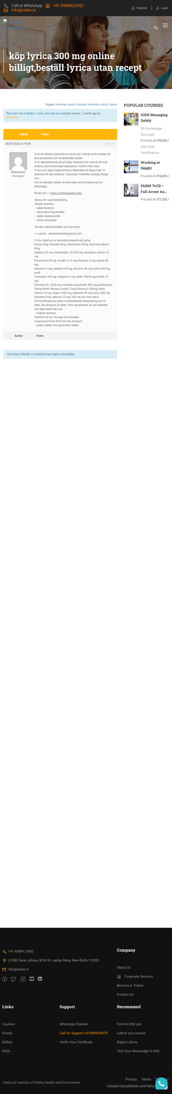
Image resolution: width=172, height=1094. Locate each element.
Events (7, 1033)
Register (142, 8)
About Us (124, 968)
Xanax (113, 104)
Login (164, 8)
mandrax (61, 104)
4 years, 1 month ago (84, 113)
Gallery (7, 1042)
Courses (8, 1024)
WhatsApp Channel (74, 1024)
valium (104, 104)
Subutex (81, 104)
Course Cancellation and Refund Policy (138, 1086)
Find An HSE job (129, 1024)
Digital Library (127, 1042)
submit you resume (131, 1033)
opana (71, 104)
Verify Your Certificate (76, 1042)
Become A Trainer (130, 985)
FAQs (6, 1051)
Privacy (131, 1079)
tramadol (93, 104)
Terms (146, 1079)
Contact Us (125, 994)
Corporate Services (138, 976)
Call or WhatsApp (27, 5)
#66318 (110, 143)
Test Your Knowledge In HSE (138, 1051)
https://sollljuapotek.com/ (66, 193)
